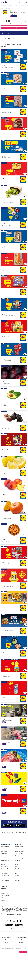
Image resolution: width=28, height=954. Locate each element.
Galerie (16, 866)
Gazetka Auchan (4, 855)
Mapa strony (21, 942)
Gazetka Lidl (3, 848)
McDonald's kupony (19, 848)
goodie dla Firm (21, 939)
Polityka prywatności (6, 937)
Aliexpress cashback (5, 868)
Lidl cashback (3, 871)
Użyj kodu (21, 2)
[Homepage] (4, 2)
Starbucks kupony (19, 858)
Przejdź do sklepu (14, 28)
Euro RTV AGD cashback (6, 875)
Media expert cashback (6, 878)
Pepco (16, 878)
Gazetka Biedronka (5, 846)
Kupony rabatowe (19, 844)
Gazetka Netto (4, 858)
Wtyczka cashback (5, 880)
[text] (15, 21)
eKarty (16, 5)
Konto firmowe (4, 888)
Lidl (16, 871)
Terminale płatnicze (5, 895)
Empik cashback (4, 873)
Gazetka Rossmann (5, 860)
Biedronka (17, 868)
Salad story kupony (19, 855)
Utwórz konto (23, 952)
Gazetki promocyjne (5, 844)
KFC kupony (17, 860)
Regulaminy (21, 934)
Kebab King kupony (19, 853)
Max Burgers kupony (19, 851)
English (15, 928)
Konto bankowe (4, 886)
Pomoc (6, 939)
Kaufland (17, 875)
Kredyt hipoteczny (4, 897)
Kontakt (6, 942)
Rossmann (17, 880)
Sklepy (16, 864)
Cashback (3, 5)
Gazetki (10, 5)
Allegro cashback (4, 866)
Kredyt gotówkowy (5, 890)
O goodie (7, 934)
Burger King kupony (19, 846)
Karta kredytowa (4, 893)
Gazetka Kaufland (4, 853)
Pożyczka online (4, 900)
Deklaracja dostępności (7, 944)
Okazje (23, 5)
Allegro (16, 873)
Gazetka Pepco (4, 851)
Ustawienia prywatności (21, 937)
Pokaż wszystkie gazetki (14, 837)
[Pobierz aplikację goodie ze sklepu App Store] (18, 925)
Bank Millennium (4, 884)
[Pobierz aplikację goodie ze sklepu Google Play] (9, 925)
